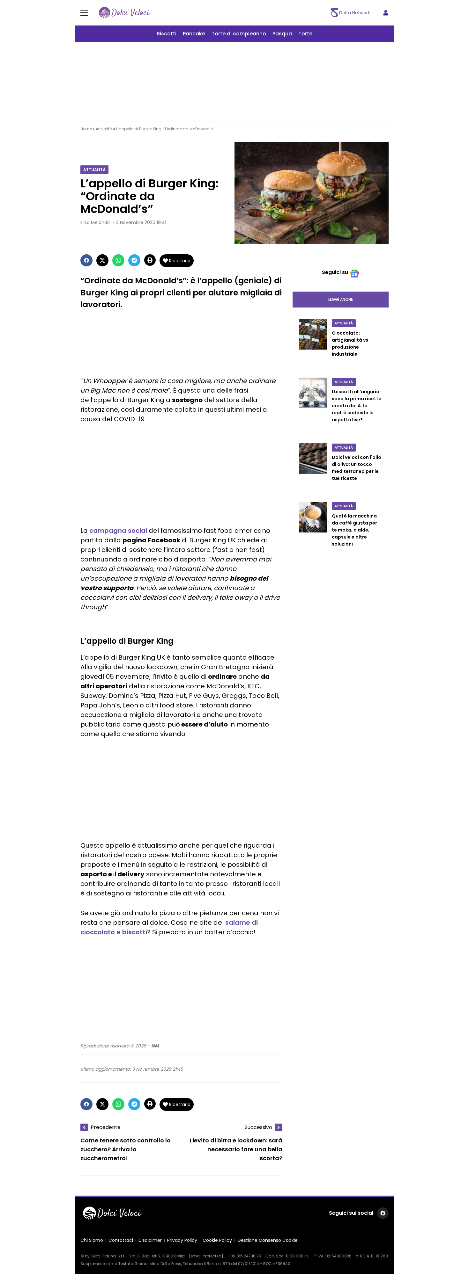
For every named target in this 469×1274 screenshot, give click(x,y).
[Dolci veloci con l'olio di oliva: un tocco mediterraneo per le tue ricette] (313, 468)
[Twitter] (102, 260)
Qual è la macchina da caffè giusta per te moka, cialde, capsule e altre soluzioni (354, 530)
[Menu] (88, 13)
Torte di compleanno (239, 33)
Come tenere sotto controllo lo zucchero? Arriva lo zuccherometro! (125, 1149)
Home (86, 129)
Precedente (106, 1127)
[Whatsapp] (118, 260)
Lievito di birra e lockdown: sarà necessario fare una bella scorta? (236, 1149)
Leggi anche (340, 299)
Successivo (258, 1127)
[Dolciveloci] (124, 12)
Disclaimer (150, 1240)
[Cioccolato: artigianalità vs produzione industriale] (313, 344)
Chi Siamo (91, 1240)
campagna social (118, 530)
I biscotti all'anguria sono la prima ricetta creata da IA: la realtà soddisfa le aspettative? (357, 405)
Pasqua (282, 33)
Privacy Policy (182, 1240)
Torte (305, 33)
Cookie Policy (217, 1240)
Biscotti (166, 33)
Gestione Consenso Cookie (267, 1240)
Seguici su (335, 272)
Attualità (104, 129)
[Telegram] (134, 260)
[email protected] (206, 1256)
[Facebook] (86, 260)
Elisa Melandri (95, 222)
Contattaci (120, 1240)
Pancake (194, 33)
